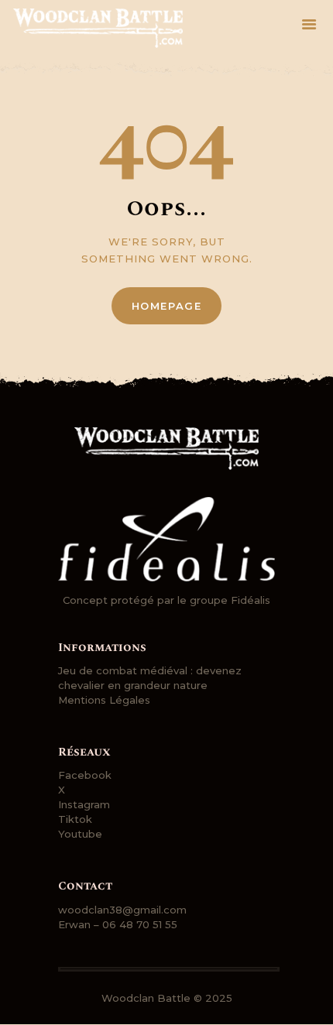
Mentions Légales (104, 700)
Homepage (167, 306)
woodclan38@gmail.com (122, 909)
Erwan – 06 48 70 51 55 (117, 924)
